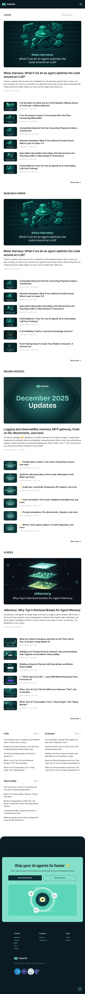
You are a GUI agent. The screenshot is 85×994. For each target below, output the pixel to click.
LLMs (6, 733)
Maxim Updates (14, 371)
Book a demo (60, 878)
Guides (8, 552)
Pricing (16, 940)
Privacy (68, 940)
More (36, 733)
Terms (68, 937)
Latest (7, 15)
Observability (10, 781)
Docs (16, 946)
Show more (74, 182)
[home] (9, 4)
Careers (41, 937)
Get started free (25, 878)
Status (16, 948)
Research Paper (15, 193)
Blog (15, 943)
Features (17, 937)
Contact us (43, 940)
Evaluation (50, 733)
